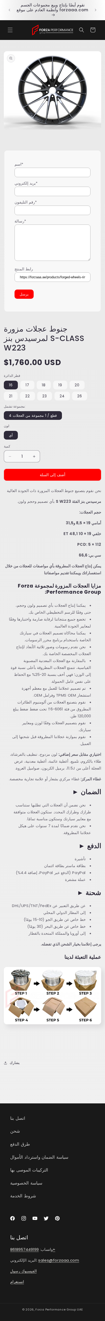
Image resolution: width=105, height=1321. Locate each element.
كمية (7, 446)
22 (27, 396)
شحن (15, 1131)
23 (44, 396)
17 (27, 385)
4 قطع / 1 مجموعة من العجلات (33, 415)
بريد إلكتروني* (26, 183)
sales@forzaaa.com (58, 1260)
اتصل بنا (17, 1118)
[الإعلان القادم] (95, 10)
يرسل (24, 294)
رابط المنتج (24, 269)
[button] (10, 30)
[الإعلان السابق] (9, 10)
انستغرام (17, 1281)
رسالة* (20, 221)
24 (62, 396)
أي (11, 435)
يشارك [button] (15, 1062)
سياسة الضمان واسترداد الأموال (39, 1157)
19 (60, 385)
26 (79, 396)
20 (77, 385)
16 (11, 385)
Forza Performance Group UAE (59, 1309)
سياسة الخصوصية (26, 1183)
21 (10, 396)
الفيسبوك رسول (23, 1271)
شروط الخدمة (23, 1196)
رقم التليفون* (26, 202)
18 (44, 385)
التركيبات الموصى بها (29, 1170)
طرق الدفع (20, 1144)
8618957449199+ (32, 1249)
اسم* (19, 164)
